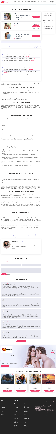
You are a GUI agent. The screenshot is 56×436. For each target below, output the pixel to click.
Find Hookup (45, 1)
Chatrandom (25, 415)
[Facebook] (34, 47)
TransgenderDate (5, 72)
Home (15, 1)
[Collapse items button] (21, 42)
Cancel (8, 274)
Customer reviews (45, 31)
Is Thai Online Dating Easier (47, 19)
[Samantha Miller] (7, 245)
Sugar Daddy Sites (16, 404)
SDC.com (25, 422)
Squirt (4, 65)
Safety (2, 406)
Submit (4, 274)
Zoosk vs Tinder (26, 419)
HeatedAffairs (26, 410)
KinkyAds (25, 408)
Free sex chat (16, 422)
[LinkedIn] (36, 47)
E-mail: (23, 263)
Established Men (26, 411)
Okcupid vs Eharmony (17, 421)
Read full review (36, 18)
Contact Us (2, 404)
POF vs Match (16, 419)
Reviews (18, 1)
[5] (8, 261)
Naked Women (51, 1)
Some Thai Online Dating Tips (47, 28)
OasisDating (31, 69)
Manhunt (25, 425)
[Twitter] (38, 47)
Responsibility (3, 408)
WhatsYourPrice (5, 78)
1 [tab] (54, 358)
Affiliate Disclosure (4, 410)
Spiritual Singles (34, 52)
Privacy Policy (3, 407)
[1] (4, 261)
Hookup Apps (33, 1)
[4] (7, 261)
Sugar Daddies (27, 1)
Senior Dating (16, 406)
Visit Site (36, 16)
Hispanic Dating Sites (32, 234)
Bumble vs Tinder (26, 418)
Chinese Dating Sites (24, 234)
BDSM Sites (25, 403)
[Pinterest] (40, 47)
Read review (7, 388)
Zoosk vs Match (26, 417)
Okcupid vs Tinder (16, 417)
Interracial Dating (9, 234)
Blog (22, 1)
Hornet (25, 414)
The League (35, 54)
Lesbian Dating (16, 407)
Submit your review (46, 29)
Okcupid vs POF (16, 418)
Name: (2, 263)
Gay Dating (25, 406)
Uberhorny (15, 414)
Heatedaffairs (26, 426)
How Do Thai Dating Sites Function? (48, 20)
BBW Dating (15, 403)
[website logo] (7, 16)
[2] (5, 261)
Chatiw (15, 410)
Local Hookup (40, 1)
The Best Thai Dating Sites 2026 (47, 15)
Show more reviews (21, 341)
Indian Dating (4, 234)
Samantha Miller (15, 241)
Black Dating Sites (26, 407)
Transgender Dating (26, 404)
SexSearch (15, 415)
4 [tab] (54, 362)
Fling (14, 426)
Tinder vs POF (26, 421)
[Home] (6, 2)
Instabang (27, 56)
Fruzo (15, 408)
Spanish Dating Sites (17, 234)
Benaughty (15, 425)
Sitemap (2, 411)
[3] (6, 261)
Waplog (35, 58)
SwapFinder (15, 411)
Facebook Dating (36, 67)
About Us (2, 414)
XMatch (32, 60)
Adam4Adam (37, 74)
